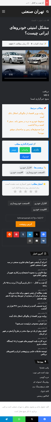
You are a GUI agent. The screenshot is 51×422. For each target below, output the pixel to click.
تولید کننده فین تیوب (41, 372)
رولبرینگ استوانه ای (41, 382)
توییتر (14, 149)
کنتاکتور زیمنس (43, 396)
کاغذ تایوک (45, 391)
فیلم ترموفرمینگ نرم (41, 386)
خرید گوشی (44, 377)
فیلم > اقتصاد (36, 20)
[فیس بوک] (43, 234)
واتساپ (25, 149)
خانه (45, 20)
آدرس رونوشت (25, 224)
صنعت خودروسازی (19, 203)
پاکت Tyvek (44, 368)
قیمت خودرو (39, 209)
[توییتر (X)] (37, 234)
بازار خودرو (40, 203)
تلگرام (36, 149)
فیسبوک (25, 156)
